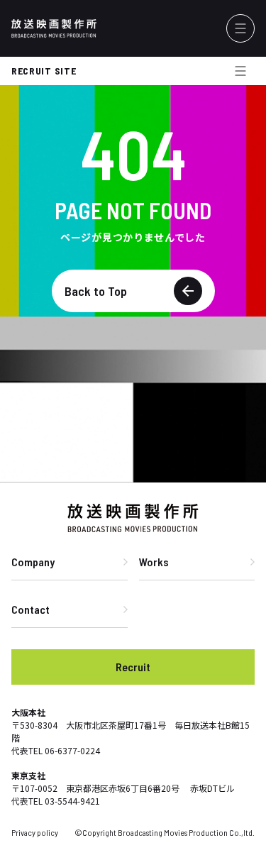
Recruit (133, 666)
